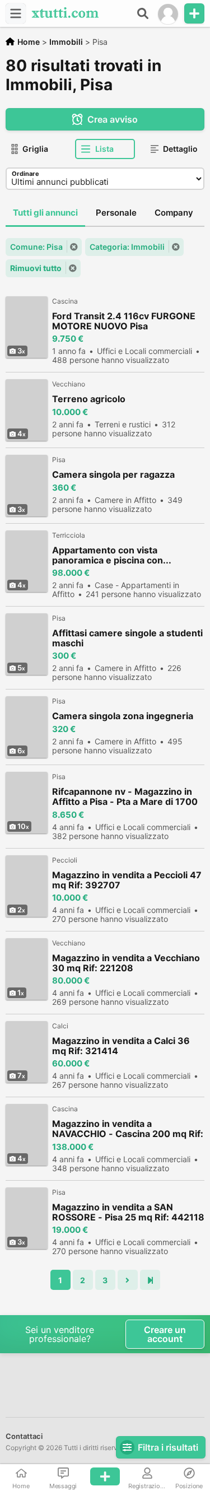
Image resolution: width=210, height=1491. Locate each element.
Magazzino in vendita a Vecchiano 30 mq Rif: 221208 (126, 963)
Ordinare (25, 174)
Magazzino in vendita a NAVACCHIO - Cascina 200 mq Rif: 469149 (127, 1129)
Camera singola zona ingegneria (122, 716)
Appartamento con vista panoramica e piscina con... (111, 555)
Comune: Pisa (36, 246)
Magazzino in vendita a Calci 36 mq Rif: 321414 (121, 1046)
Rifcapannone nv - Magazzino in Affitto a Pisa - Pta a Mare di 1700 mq (125, 796)
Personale (116, 212)
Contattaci (24, 1436)
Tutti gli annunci (45, 212)
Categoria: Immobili (127, 246)
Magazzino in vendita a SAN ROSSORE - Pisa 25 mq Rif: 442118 (128, 1212)
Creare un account (165, 1334)
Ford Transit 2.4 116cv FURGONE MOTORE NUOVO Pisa (123, 321)
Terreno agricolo (88, 399)
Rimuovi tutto (36, 268)
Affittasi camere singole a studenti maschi (127, 638)
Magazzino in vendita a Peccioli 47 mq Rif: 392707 (127, 880)
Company (174, 212)
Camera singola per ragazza (113, 474)
